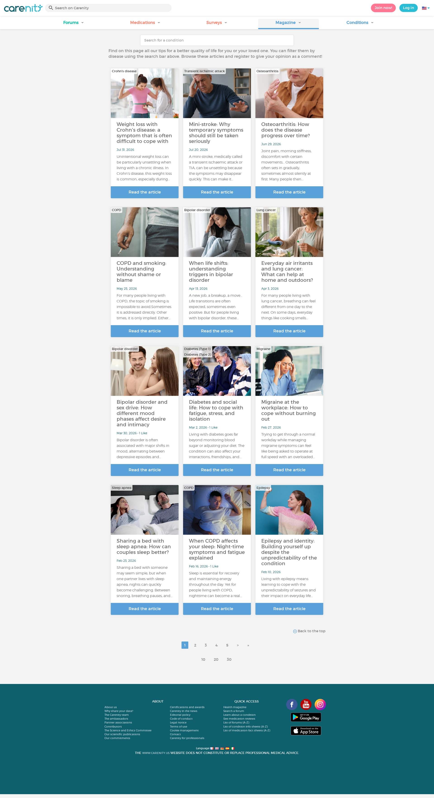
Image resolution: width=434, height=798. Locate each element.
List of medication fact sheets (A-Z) (246, 730)
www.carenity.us (156, 753)
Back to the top (311, 631)
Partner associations (118, 722)
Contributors (113, 726)
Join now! (383, 7)
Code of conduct (181, 718)
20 (216, 659)
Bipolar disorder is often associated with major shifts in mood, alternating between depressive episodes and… (143, 448)
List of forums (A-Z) (236, 722)
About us (110, 707)
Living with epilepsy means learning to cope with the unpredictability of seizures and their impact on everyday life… (288, 587)
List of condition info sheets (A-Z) (245, 726)
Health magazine (234, 707)
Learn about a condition (239, 714)
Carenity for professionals (187, 738)
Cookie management (184, 730)
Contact (175, 734)
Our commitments (117, 738)
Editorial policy (180, 714)
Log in (408, 7)
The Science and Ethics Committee (127, 730)
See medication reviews (239, 718)
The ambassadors (116, 718)
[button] (73, 24)
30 (229, 659)
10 (203, 659)
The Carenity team (116, 714)
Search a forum (233, 711)
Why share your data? (118, 711)
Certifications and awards (187, 707)
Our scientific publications (122, 734)
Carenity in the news (183, 711)
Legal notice (178, 722)
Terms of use (178, 726)
